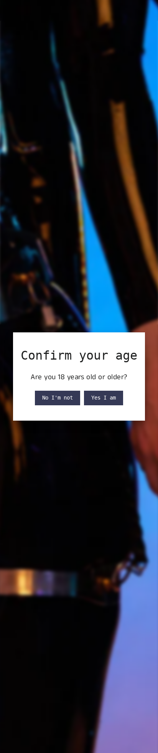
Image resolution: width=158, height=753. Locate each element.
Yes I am (103, 398)
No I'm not (57, 398)
